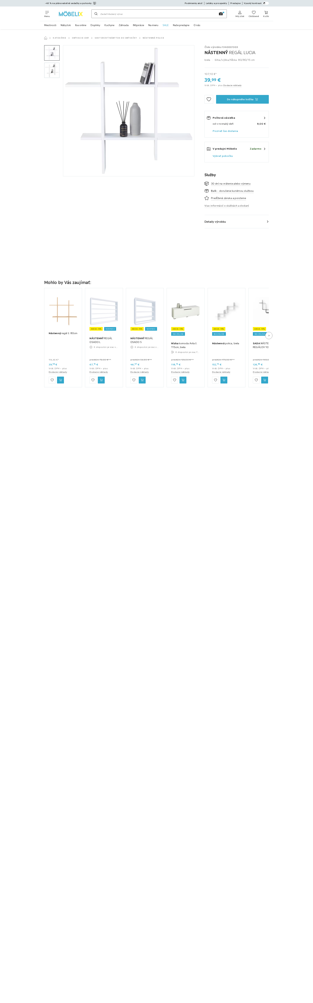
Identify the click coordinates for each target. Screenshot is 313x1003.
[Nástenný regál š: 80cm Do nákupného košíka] (60, 380)
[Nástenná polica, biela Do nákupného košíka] (223, 380)
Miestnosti (50, 25)
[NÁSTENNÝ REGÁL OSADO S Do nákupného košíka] (142, 380)
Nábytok (66, 25)
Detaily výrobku (215, 221)
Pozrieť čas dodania (225, 131)
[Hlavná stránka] (45, 38)
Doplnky (95, 25)
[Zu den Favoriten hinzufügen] (209, 99)
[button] (52, 53)
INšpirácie (138, 25)
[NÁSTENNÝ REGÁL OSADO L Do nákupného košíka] (101, 380)
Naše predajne (181, 25)
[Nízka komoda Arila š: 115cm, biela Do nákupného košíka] (183, 380)
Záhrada (124, 25)
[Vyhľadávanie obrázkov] (220, 13)
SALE (166, 25)
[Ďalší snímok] (268, 335)
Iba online (80, 25)
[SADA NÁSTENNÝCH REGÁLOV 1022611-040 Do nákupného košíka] (264, 380)
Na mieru (153, 25)
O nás (197, 25)
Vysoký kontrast (253, 3)
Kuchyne (109, 25)
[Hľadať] (96, 13)
